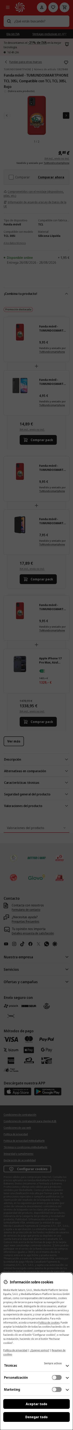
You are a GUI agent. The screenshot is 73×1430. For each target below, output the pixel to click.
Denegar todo (36, 1417)
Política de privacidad (15, 1350)
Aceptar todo (36, 1404)
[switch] (57, 1377)
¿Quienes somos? (39, 1350)
